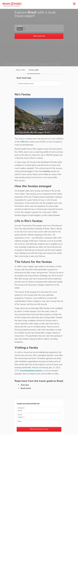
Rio (23, 141)
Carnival (46, 171)
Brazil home (26, 388)
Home (6, 64)
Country (19, 26)
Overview (25, 385)
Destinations (14, 64)
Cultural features (44, 64)
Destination (21, 408)
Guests (20, 414)
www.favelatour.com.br (30, 370)
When (19, 421)
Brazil (34, 64)
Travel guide (33, 70)
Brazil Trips (20, 70)
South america (25, 64)
